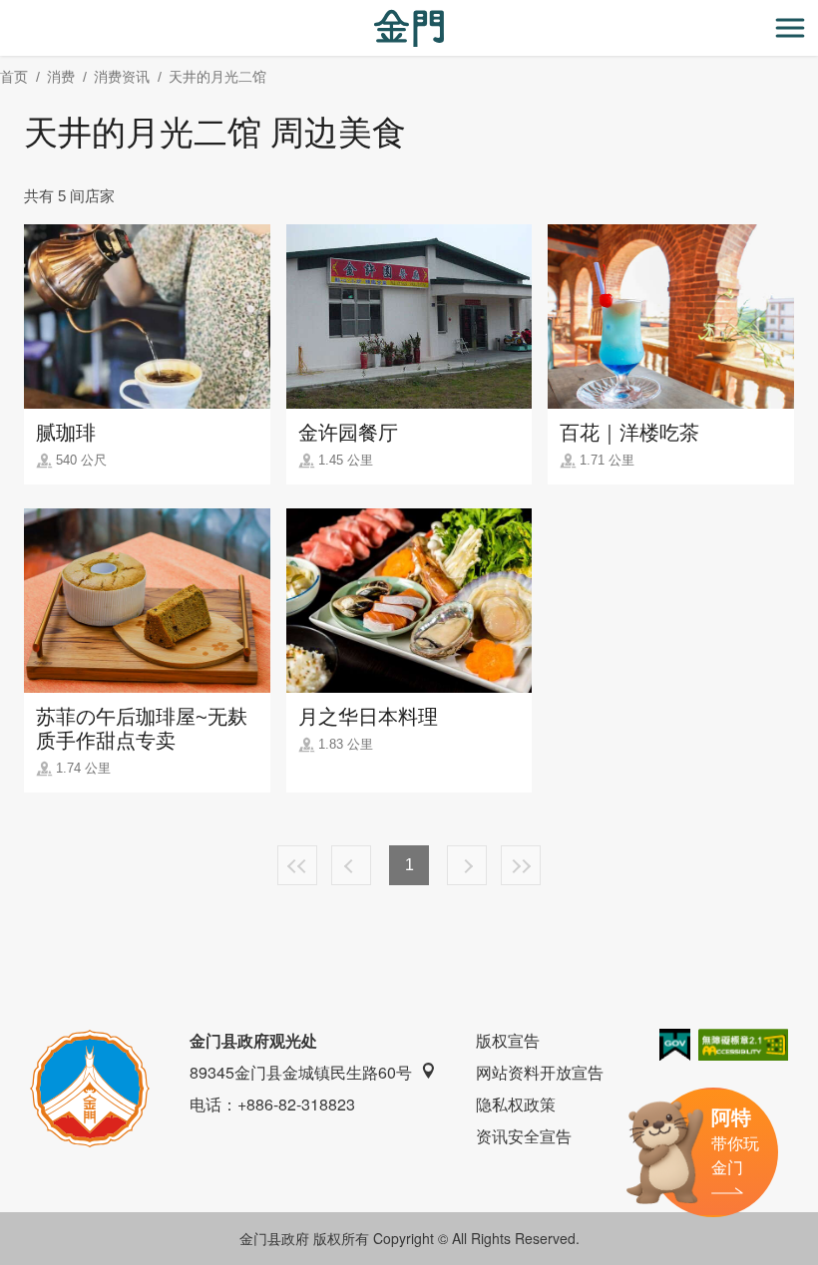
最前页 (297, 865)
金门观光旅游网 (409, 28)
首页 (14, 77)
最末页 (521, 865)
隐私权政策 (516, 1104)
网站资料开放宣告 (540, 1072)
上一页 (351, 865)
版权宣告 (508, 1040)
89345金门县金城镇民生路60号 (301, 1072)
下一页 (467, 865)
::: (6, 11)
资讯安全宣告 (524, 1135)
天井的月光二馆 (217, 77)
